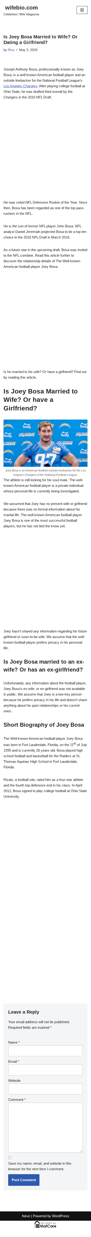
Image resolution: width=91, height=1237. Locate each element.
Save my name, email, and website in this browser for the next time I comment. (39, 1166)
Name (14, 1042)
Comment (17, 1100)
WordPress (60, 1216)
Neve (26, 1216)
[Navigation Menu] (82, 10)
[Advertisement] (45, 152)
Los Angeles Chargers (20, 86)
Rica (11, 50)
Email (13, 1061)
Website (14, 1080)
